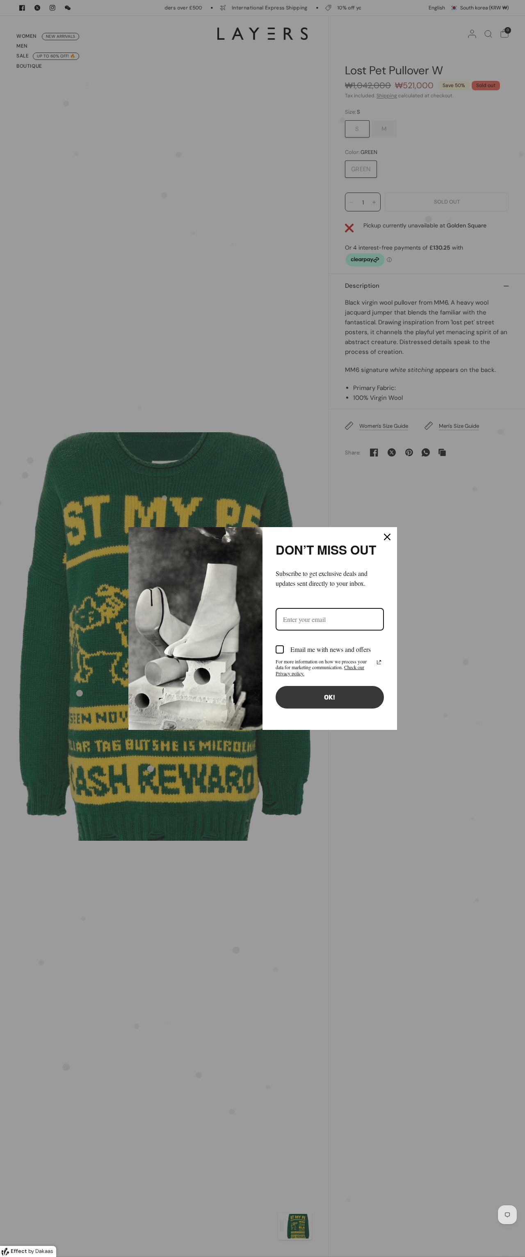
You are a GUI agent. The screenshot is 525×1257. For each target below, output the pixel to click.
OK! (329, 697)
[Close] (387, 537)
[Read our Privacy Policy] (379, 662)
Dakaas (44, 1251)
